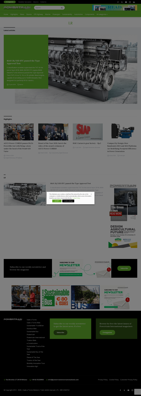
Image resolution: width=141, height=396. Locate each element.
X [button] (91, 194)
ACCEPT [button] (57, 201)
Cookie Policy (76, 198)
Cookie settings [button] (68, 201)
